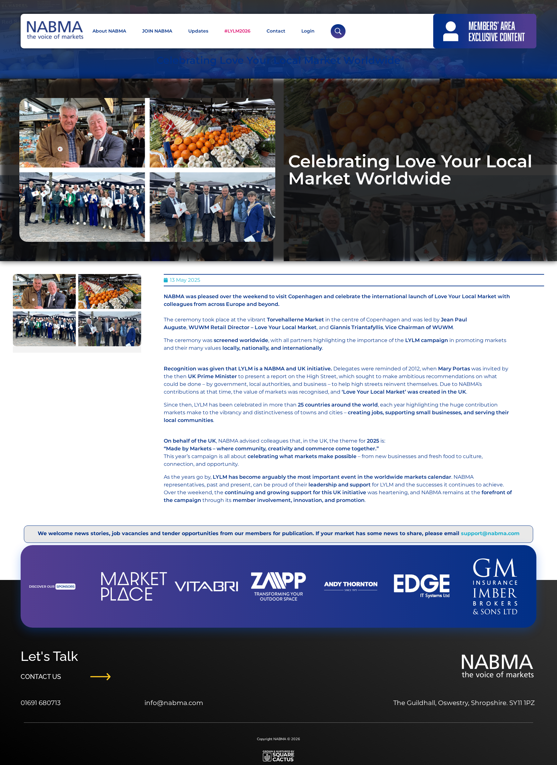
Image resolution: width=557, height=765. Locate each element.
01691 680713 (41, 703)
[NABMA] (54, 30)
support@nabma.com (490, 533)
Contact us (41, 677)
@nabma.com (180, 703)
